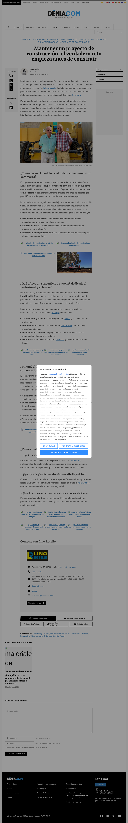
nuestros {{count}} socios (59, 374)
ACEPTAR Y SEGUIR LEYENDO (64, 452)
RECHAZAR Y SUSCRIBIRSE (73, 446)
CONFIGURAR (49, 446)
